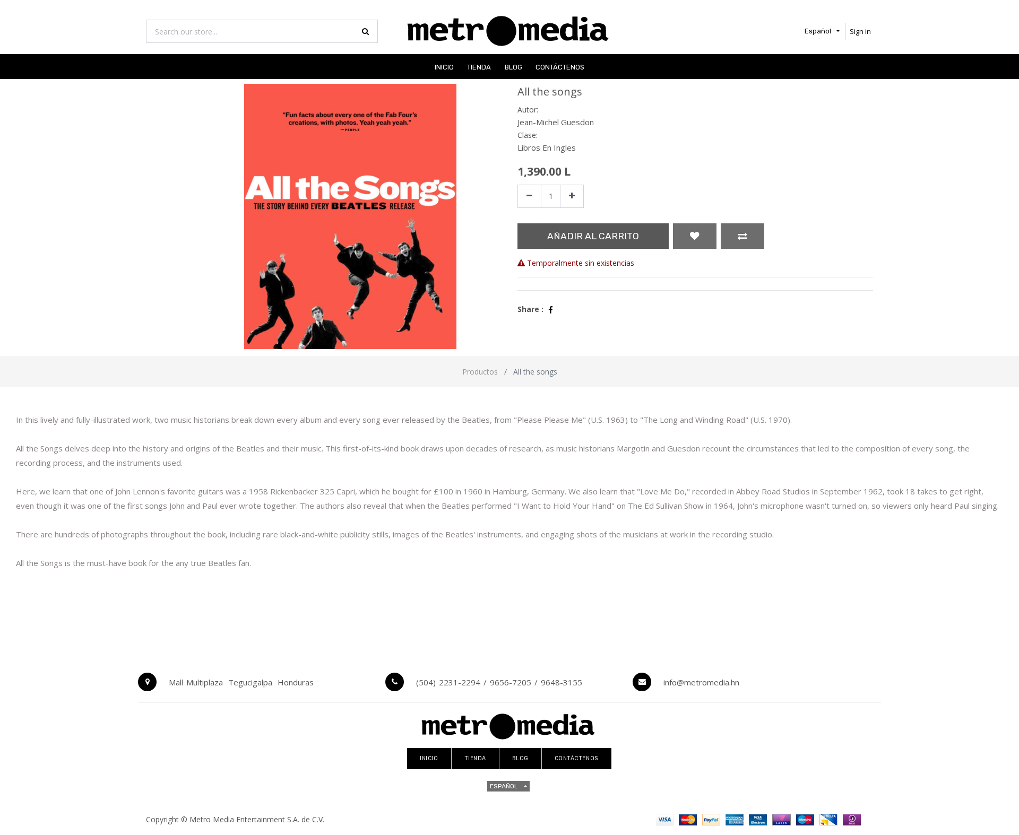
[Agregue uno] (572, 196)
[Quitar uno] (529, 196)
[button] (694, 236)
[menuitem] (444, 66)
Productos (480, 372)
